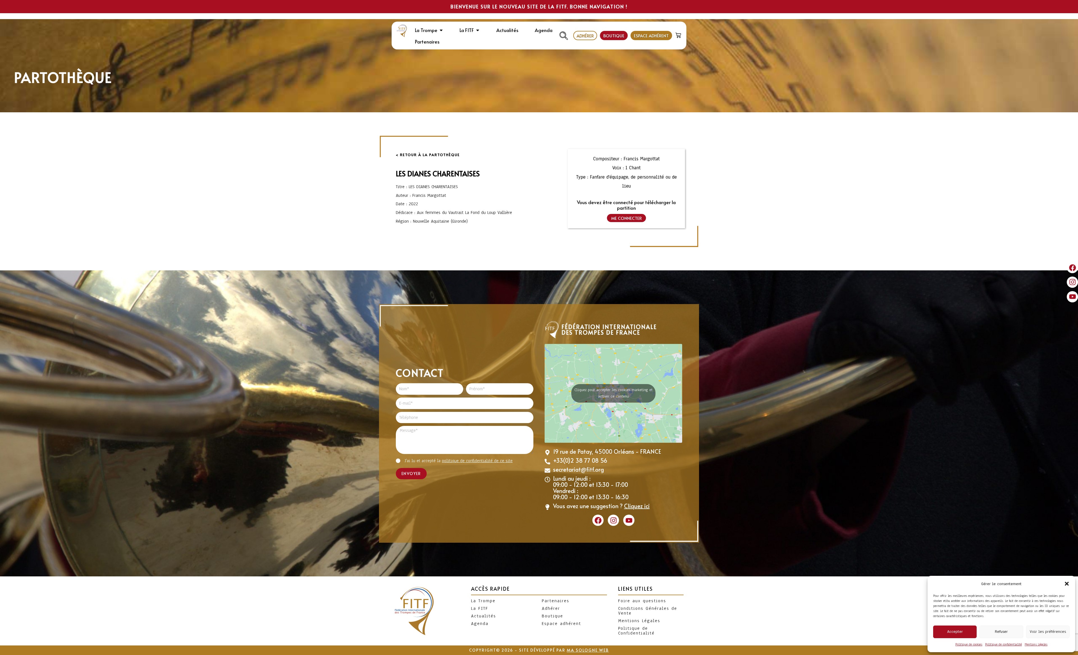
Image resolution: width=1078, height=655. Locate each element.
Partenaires (555, 601)
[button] (1067, 583)
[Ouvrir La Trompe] (441, 30)
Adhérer (551, 608)
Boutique (552, 616)
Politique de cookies (968, 644)
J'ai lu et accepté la (459, 461)
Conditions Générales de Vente (647, 610)
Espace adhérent (561, 623)
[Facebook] (1072, 267)
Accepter (955, 631)
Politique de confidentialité (1003, 644)
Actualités (483, 616)
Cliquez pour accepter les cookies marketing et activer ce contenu (613, 393)
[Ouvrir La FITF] (477, 30)
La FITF (479, 608)
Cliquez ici (637, 506)
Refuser (1001, 631)
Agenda (479, 623)
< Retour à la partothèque (428, 154)
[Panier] (679, 34)
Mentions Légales (1036, 644)
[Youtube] (1072, 296)
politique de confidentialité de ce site (477, 461)
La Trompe (483, 601)
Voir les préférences (1048, 631)
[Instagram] (1072, 282)
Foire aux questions (642, 601)
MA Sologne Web (588, 650)
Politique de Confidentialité (636, 630)
